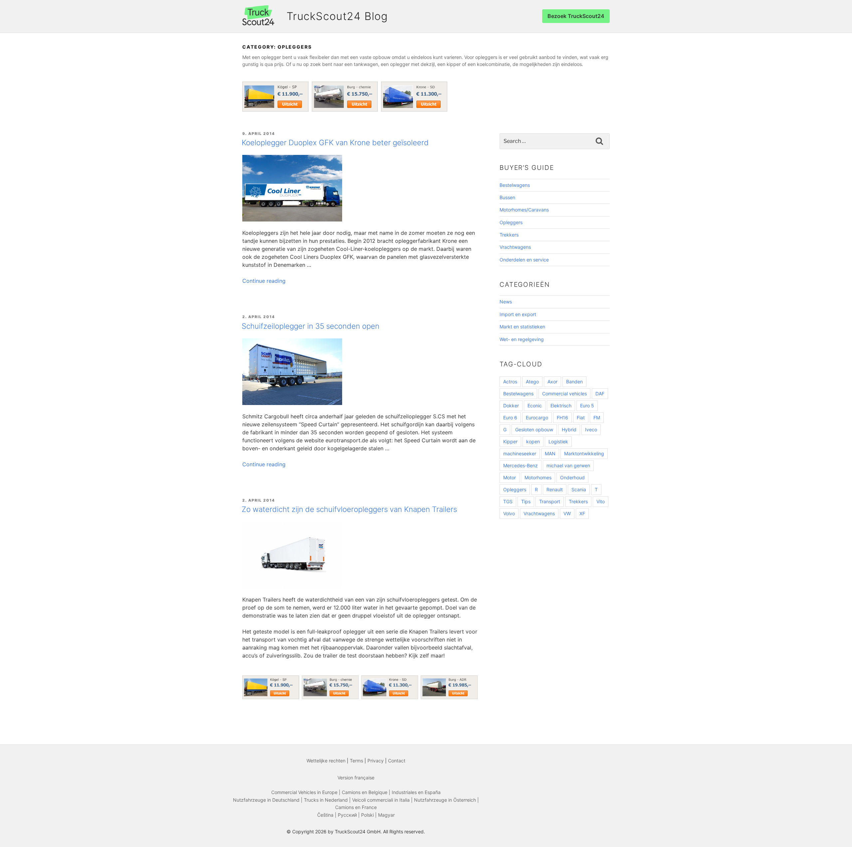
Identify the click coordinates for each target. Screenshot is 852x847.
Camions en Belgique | (367, 792)
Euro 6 (510, 417)
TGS (508, 501)
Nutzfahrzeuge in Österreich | (446, 800)
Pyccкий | (349, 815)
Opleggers (511, 222)
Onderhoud (572, 477)
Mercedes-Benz (520, 465)
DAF (599, 393)
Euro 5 (587, 405)
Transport (549, 501)
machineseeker (519, 453)
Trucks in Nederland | (328, 800)
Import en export (518, 314)
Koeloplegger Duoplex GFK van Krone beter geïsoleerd (335, 142)
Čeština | (327, 815)
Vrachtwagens (515, 247)
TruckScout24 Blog (337, 16)
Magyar (386, 815)
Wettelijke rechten (326, 760)
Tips (526, 501)
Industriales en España (416, 792)
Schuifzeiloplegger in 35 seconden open (310, 325)
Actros (510, 381)
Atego (532, 381)
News (506, 301)
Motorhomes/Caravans (524, 209)
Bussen (507, 197)
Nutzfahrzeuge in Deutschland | (268, 800)
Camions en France (356, 807)
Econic (535, 405)
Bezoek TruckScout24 (575, 16)
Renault (554, 489)
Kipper (510, 441)
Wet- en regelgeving (522, 339)
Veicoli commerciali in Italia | (383, 800)
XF (582, 513)
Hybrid (569, 429)
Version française (355, 777)
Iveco (591, 429)
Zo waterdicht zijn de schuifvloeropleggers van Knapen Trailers (349, 509)
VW (567, 513)
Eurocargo (537, 417)
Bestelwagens (515, 185)
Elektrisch (560, 405)
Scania (578, 489)
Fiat (581, 417)
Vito (600, 501)
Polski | (369, 815)
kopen (533, 441)
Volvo (509, 513)
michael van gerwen (568, 465)
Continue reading (264, 280)
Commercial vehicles (564, 393)
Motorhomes (538, 477)
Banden (574, 381)
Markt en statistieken (522, 326)
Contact (396, 760)
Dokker (511, 405)
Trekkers (509, 234)
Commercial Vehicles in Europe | (306, 792)
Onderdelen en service (524, 259)
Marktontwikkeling (584, 453)
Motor (509, 477)
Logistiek (558, 441)
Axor (552, 381)
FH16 (562, 417)
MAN (550, 453)
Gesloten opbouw (534, 429)
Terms (356, 760)
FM (596, 417)
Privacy (375, 760)
